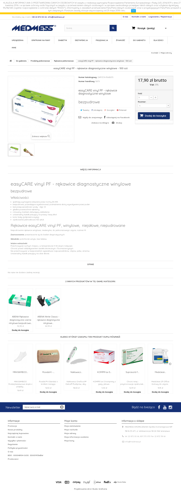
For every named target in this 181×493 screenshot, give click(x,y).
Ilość (140, 93)
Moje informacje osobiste (76, 437)
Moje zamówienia (72, 426)
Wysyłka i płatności (17, 441)
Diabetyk (62, 40)
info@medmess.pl (133, 441)
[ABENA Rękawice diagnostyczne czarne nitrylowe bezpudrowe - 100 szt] (20, 300)
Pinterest (122, 110)
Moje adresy (70, 433)
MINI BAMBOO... (20, 372)
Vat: (152, 84)
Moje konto (70, 420)
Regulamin (13, 444)
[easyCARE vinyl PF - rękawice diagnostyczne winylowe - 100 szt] (14, 150)
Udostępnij (97, 110)
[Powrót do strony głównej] (10, 61)
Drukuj (119, 123)
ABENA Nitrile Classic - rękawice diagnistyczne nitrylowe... (48, 319)
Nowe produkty (15, 429)
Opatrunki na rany (40, 40)
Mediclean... (160, 372)
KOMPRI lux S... (104, 372)
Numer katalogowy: (87, 77)
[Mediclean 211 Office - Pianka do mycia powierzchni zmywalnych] (160, 356)
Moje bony (69, 441)
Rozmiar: (142, 102)
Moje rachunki (70, 429)
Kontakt (154, 53)
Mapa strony (166, 53)
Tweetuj (85, 110)
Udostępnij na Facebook (118, 117)
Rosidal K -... (48, 372)
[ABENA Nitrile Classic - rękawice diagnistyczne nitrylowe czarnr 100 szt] (48, 300)
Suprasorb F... (132, 372)
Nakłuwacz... (76, 372)
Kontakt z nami (139, 17)
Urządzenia (17, 40)
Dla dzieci (158, 40)
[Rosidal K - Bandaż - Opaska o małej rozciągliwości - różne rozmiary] (48, 356)
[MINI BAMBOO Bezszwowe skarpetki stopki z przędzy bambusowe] (20, 356)
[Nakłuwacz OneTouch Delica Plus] (76, 356)
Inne (14, 47)
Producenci (13, 459)
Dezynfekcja (81, 40)
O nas (125, 17)
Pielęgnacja (102, 40)
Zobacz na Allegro (100, 123)
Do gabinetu (139, 40)
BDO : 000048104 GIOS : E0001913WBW (25, 455)
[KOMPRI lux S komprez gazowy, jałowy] (104, 356)
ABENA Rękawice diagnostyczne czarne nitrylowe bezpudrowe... (20, 319)
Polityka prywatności (18, 448)
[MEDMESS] (36, 28)
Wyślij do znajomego (92, 117)
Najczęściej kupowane (18, 433)
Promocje (12, 426)
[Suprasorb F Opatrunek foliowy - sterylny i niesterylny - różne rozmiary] (132, 356)
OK (133, 11)
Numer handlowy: (86, 81)
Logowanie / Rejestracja (160, 17)
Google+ (110, 110)
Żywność (120, 40)
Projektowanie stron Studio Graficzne (90, 489)
